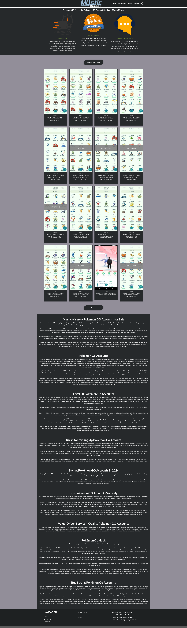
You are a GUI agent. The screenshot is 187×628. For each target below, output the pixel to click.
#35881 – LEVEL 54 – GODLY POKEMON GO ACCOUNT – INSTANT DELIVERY (131, 294)
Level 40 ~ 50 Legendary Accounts (124, 620)
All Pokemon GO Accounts (122, 612)
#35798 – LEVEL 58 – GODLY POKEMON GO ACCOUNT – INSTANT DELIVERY (81, 119)
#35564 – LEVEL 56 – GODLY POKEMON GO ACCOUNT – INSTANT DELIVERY (55, 119)
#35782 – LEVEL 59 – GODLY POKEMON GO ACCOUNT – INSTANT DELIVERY (81, 177)
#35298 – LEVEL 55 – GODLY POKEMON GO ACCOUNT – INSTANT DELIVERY (55, 294)
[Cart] (141, 3)
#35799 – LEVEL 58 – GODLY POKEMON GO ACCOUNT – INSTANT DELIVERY (55, 177)
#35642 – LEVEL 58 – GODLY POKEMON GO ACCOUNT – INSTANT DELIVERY (81, 236)
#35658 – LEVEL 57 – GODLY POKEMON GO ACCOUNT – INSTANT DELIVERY (106, 119)
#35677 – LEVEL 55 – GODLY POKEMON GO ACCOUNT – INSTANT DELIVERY (131, 236)
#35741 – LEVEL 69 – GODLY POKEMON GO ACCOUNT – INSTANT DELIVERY (55, 236)
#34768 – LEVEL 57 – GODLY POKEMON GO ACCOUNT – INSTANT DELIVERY (106, 236)
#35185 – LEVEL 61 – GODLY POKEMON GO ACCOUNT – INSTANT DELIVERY (131, 119)
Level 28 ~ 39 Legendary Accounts (124, 617)
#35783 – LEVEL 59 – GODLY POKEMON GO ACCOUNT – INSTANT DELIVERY (81, 294)
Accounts (47, 619)
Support (47, 622)
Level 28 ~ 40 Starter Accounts (123, 615)
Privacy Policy (83, 612)
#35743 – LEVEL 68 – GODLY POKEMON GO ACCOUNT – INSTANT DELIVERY (106, 177)
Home (46, 617)
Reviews (81, 615)
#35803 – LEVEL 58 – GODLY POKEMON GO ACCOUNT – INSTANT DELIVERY (131, 177)
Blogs (80, 617)
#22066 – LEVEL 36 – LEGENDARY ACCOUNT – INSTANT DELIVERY (106, 294)
